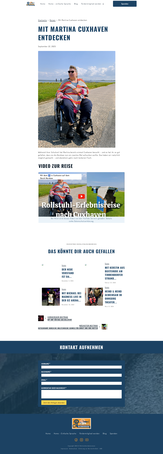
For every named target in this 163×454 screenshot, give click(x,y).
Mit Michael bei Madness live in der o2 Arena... (71, 296)
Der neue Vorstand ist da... (68, 273)
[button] (81, 196)
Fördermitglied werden (91, 4)
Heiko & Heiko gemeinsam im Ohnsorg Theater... (113, 296)
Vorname (45, 364)
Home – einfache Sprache (59, 4)
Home (42, 4)
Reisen (53, 20)
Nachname (45, 372)
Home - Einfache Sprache (65, 433)
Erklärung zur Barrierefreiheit (88, 448)
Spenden (124, 4)
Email (43, 380)
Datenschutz (73, 448)
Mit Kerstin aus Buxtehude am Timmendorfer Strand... (115, 273)
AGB (101, 448)
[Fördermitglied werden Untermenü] (103, 3)
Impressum (64, 448)
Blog (76, 4)
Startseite (42, 20)
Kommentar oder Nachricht (53, 388)
